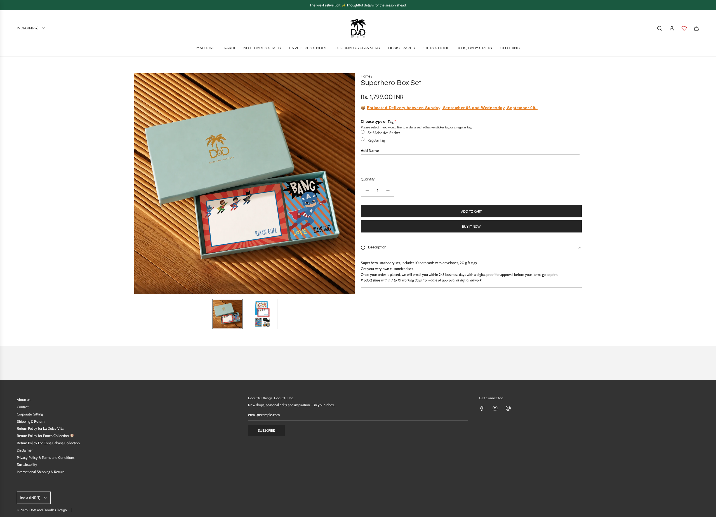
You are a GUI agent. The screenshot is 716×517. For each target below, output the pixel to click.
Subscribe (266, 430)
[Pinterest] (508, 408)
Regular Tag (376, 140)
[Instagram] (495, 408)
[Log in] (672, 28)
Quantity (368, 179)
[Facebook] (482, 408)
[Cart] (696, 28)
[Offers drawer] (684, 28)
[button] (138, 183)
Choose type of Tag (377, 121)
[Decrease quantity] (367, 190)
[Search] (659, 28)
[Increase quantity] (388, 190)
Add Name (370, 150)
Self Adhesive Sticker (384, 132)
